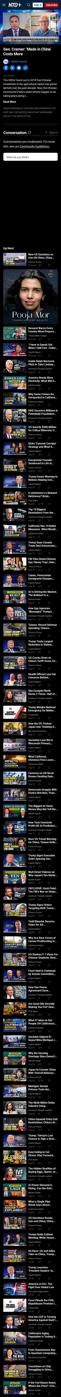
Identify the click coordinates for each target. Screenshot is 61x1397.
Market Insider (34, 385)
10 (42, 916)
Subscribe (51, 5)
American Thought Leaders (40, 369)
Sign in (38, 5)
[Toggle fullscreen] (50, 40)
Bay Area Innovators (37, 731)
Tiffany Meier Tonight (37, 336)
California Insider (35, 402)
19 (42, 504)
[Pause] (4, 40)
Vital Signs (33, 500)
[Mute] (10, 40)
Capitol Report (18, 61)
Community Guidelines (34, 146)
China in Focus (34, 262)
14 (42, 1081)
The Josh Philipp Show (38, 1291)
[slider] (30, 36)
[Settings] (56, 40)
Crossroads (33, 715)
